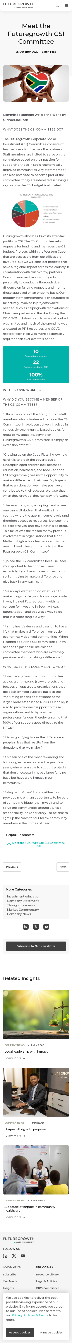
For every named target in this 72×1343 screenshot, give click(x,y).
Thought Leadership (22, 905)
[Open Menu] (66, 5)
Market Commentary (23, 909)
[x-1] (14, 1257)
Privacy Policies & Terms (30, 1315)
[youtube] (23, 1257)
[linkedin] (5, 1257)
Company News (19, 914)
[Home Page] (18, 5)
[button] (20, 1332)
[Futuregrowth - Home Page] (18, 1240)
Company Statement (23, 901)
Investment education (23, 896)
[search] (57, 5)
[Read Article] (36, 1026)
